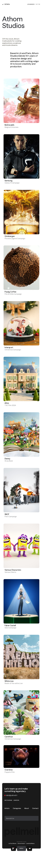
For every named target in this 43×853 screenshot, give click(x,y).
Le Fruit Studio (12, 843)
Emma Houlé (21, 843)
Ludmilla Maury (30, 843)
